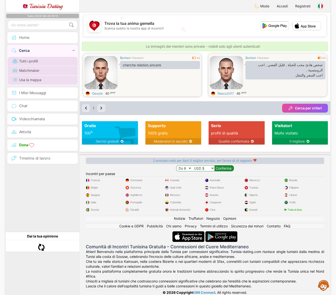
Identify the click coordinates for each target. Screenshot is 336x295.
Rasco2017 (226, 93)
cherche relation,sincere (142, 65)
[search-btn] (71, 25)
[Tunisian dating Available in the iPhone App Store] (188, 234)
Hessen (138, 58)
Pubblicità (155, 226)
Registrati (302, 6)
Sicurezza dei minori (247, 226)
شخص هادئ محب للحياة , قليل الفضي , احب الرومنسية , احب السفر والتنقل (290, 70)
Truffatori (195, 218)
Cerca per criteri (308, 108)
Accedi (282, 6)
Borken (125, 58)
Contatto (274, 226)
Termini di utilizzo (214, 226)
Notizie (179, 218)
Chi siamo (174, 226)
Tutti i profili (28, 61)
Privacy (191, 226)
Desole (97, 93)
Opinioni (229, 218)
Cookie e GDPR (131, 226)
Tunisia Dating (45, 6)
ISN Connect (204, 292)
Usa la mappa (30, 80)
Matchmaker (29, 70)
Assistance (323, 285)
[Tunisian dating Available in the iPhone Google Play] (221, 234)
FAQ (287, 226)
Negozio (213, 218)
